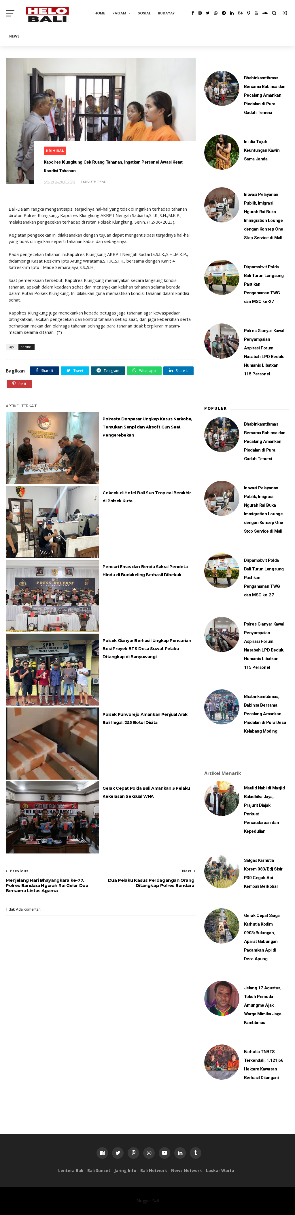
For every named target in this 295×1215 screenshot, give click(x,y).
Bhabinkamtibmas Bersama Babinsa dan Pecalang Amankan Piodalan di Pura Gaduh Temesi (264, 95)
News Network (186, 1170)
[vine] (248, 13)
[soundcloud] (265, 13)
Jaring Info (125, 1170)
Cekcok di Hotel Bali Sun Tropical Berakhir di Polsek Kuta (147, 496)
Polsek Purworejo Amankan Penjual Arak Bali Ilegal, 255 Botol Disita (145, 718)
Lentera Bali (70, 1170)
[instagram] (200, 13)
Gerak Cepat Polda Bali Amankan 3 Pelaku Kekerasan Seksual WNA (146, 792)
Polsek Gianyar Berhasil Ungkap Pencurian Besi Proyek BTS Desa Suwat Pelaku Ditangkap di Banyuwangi (147, 648)
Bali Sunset (98, 1170)
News (14, 36)
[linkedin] (232, 13)
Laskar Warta (220, 1170)
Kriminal (55, 151)
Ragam (119, 13)
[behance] (240, 13)
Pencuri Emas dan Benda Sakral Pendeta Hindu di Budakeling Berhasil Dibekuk (145, 570)
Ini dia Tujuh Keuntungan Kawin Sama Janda (262, 150)
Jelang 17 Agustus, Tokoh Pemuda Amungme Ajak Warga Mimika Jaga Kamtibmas (262, 1005)
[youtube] (256, 13)
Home (99, 13)
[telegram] (224, 13)
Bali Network (153, 1170)
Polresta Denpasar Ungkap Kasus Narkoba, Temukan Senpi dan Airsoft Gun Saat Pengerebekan (147, 427)
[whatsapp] (216, 13)
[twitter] (208, 13)
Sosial (144, 13)
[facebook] (193, 13)
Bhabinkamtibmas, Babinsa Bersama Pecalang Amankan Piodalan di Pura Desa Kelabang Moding (265, 714)
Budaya (165, 13)
